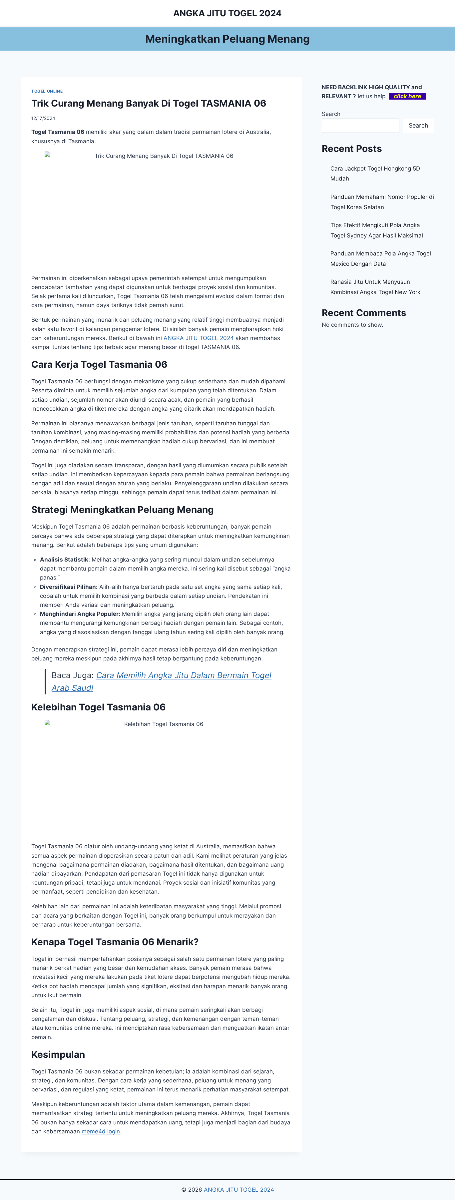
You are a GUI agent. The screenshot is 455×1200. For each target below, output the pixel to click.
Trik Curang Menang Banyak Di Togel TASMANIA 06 (148, 103)
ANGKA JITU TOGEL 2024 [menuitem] (199, 338)
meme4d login (101, 1131)
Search (331, 114)
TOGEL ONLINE (47, 91)
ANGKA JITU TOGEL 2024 (239, 1189)
